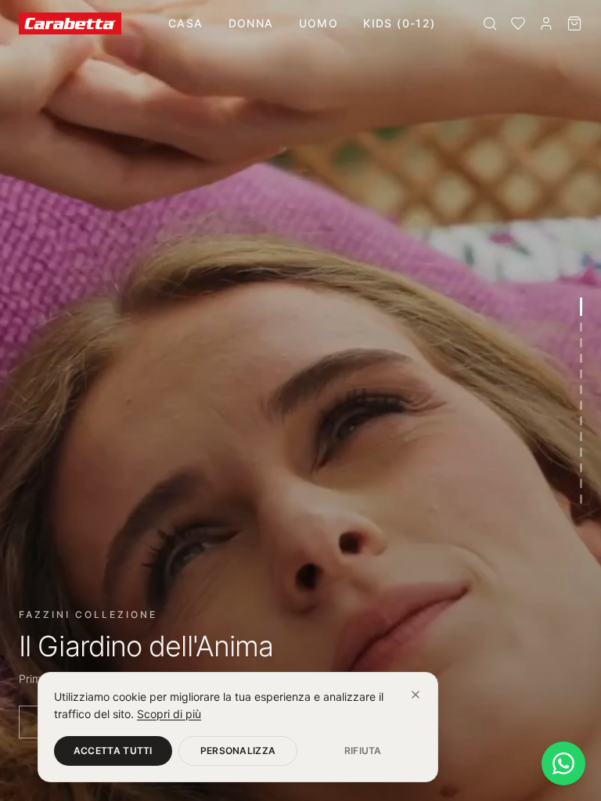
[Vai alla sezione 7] (581, 405)
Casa (185, 23)
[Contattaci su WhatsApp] (563, 763)
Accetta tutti (113, 750)
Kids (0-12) (399, 23)
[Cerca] (490, 23)
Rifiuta (363, 750)
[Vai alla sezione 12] (581, 483)
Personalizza (238, 750)
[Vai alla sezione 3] (581, 342)
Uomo (319, 23)
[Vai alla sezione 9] (581, 436)
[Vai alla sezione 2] (581, 327)
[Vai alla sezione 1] (581, 306)
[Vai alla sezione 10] (581, 452)
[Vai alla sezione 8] (581, 421)
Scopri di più (169, 713)
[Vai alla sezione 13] (581, 499)
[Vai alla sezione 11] (581, 467)
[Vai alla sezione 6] (581, 389)
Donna (251, 23)
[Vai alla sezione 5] (581, 374)
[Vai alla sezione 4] (581, 358)
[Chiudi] (415, 694)
